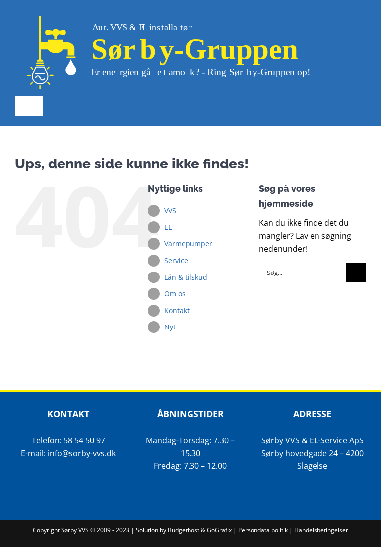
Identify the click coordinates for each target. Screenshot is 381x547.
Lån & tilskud (185, 277)
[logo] (175, 13)
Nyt (170, 326)
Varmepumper (188, 243)
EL (168, 227)
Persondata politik (263, 530)
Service (176, 260)
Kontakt (177, 310)
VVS (170, 210)
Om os (175, 293)
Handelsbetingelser (321, 530)
